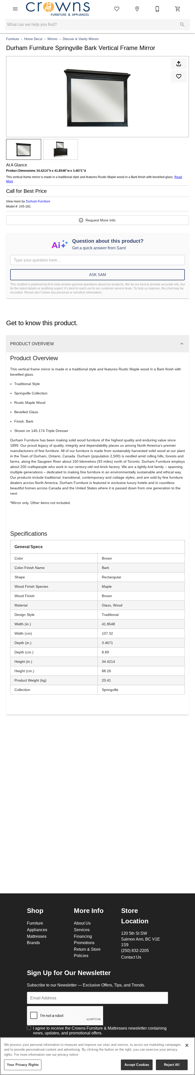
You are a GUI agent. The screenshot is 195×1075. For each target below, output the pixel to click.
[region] (97, 1056)
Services (82, 929)
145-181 (25, 206)
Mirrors (52, 39)
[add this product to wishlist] (179, 76)
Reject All (171, 1065)
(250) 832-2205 (135, 950)
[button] (15, 9)
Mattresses (36, 936)
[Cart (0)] (178, 9)
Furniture (12, 39)
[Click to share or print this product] (179, 63)
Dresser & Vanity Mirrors (81, 39)
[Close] (186, 1045)
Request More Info (101, 220)
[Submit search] (182, 24)
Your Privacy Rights (23, 1065)
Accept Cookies (136, 1065)
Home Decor (33, 39)
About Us (82, 923)
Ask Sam (97, 274)
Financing (83, 936)
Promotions (84, 942)
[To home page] (57, 9)
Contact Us (131, 957)
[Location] (137, 9)
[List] (117, 9)
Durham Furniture (38, 201)
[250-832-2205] (157, 9)
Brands (33, 942)
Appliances (37, 929)
